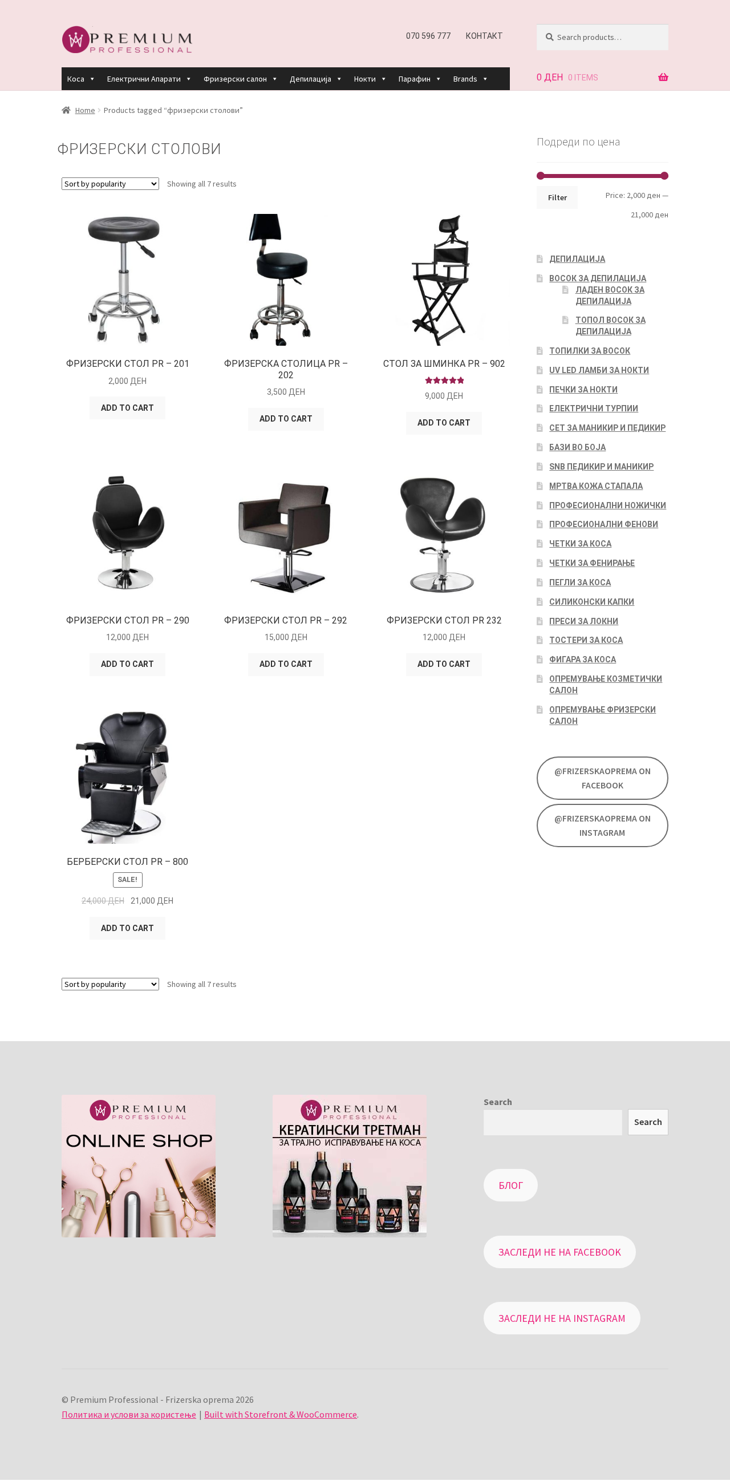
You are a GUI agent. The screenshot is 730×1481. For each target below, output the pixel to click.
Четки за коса (580, 543)
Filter (557, 197)
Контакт (484, 36)
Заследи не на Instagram (562, 1318)
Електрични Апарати (144, 79)
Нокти (365, 79)
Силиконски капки (591, 601)
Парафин (415, 79)
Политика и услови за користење (129, 1414)
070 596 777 (428, 36)
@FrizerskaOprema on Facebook (602, 778)
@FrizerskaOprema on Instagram (602, 825)
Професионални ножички (607, 505)
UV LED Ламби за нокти (599, 370)
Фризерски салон (235, 79)
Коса (75, 79)
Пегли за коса (580, 582)
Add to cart (127, 407)
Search (498, 1101)
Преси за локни (583, 621)
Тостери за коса (586, 640)
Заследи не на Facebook (559, 1252)
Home (85, 110)
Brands (465, 79)
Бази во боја (577, 447)
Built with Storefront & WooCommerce (280, 1414)
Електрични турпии (593, 408)
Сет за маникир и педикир (607, 427)
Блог (510, 1185)
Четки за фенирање (592, 563)
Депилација (310, 79)
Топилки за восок (589, 350)
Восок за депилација (597, 278)
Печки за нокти (583, 389)
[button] (92, 78)
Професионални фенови (603, 524)
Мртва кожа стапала (596, 486)
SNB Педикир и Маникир (601, 466)
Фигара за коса (582, 659)
